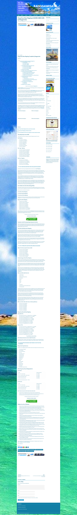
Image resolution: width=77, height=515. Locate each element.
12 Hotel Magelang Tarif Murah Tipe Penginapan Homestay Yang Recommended (29, 132)
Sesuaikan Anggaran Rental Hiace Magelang (29, 73)
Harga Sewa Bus (53, 15)
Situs (18, 495)
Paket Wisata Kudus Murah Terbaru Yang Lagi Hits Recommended (52, 43)
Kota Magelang (25, 62)
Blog (58, 15)
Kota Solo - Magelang (26, 64)
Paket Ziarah (35, 15)
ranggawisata (24, 21)
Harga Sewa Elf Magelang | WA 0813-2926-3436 (25, 130)
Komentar (19, 484)
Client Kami (47, 15)
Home (18, 15)
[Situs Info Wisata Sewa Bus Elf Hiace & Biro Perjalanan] (38, 13)
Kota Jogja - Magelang (26, 63)
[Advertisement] (31, 35)
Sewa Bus (47, 110)
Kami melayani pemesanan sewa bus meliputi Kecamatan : (30, 79)
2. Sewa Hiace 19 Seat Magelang (27, 67)
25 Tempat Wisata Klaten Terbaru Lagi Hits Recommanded (51, 38)
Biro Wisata (47, 96)
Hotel (26, 15)
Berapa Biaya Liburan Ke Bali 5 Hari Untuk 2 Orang (52, 66)
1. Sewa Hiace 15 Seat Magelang (27, 66)
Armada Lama (25, 83)
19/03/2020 (20, 21)
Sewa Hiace (33, 21)
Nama (18, 490)
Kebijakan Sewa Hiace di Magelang (26, 84)
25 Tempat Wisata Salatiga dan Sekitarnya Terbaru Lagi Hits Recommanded (52, 41)
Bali (46, 95)
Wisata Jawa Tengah (48, 115)
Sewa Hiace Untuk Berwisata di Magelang (27, 71)
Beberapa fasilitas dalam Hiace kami (28, 74)
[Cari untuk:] (53, 20)
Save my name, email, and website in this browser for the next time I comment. (28, 497)
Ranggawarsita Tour (48, 35)
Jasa (27, 21)
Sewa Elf (47, 111)
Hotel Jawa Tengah (48, 100)
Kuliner (30, 15)
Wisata (22, 15)
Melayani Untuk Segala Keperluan (28, 80)
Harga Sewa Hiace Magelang (25, 69)
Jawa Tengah (29, 21)
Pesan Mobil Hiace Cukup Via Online (30, 78)
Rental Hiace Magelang (39, 449)
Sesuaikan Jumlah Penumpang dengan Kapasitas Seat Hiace (29, 70)
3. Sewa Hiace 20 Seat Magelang (27, 68)
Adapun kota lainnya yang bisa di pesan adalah (29, 72)
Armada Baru (25, 82)
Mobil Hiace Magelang (32, 449)
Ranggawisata (48, 34)
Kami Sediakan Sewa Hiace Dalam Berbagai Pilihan (28, 65)
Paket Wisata (41, 15)
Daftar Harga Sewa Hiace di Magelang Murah (27, 81)
